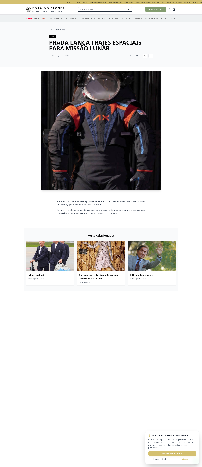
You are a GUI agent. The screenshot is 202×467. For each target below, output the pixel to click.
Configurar (184, 459)
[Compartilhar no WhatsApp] (145, 56)
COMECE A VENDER (156, 9)
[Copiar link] (150, 56)
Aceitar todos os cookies (172, 453)
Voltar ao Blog (59, 30)
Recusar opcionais (159, 459)
